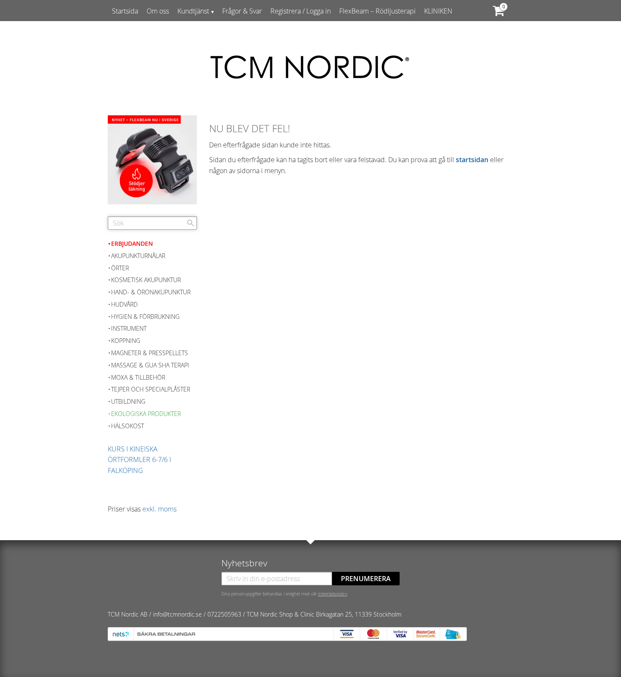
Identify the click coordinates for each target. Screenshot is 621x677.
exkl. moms (159, 509)
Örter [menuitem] (120, 268)
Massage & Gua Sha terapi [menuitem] (150, 365)
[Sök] (190, 223)
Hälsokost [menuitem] (127, 426)
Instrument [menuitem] (129, 328)
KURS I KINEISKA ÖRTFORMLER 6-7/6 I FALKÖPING (139, 459)
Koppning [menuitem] (125, 341)
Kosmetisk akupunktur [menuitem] (146, 280)
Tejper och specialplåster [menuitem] (150, 389)
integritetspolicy (332, 594)
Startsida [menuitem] (125, 11)
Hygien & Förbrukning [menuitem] (145, 317)
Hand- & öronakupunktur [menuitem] (151, 292)
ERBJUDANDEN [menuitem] (132, 243)
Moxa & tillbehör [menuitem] (138, 377)
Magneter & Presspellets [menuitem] (149, 353)
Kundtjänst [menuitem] (193, 11)
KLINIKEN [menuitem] (438, 11)
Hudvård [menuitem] (124, 304)
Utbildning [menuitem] (128, 401)
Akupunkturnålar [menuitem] (138, 256)
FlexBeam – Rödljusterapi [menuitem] (377, 11)
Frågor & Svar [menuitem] (242, 11)
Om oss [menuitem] (158, 11)
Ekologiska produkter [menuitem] (146, 414)
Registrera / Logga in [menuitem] (300, 11)
